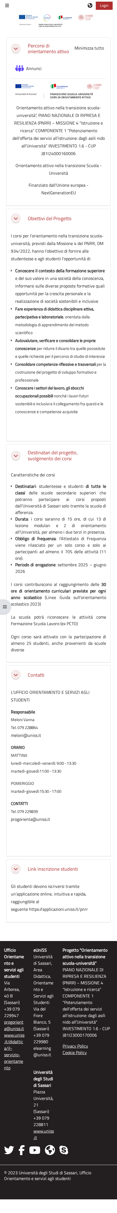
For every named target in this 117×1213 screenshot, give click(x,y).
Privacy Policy (75, 1046)
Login (104, 5)
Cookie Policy (75, 1052)
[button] (90, 5)
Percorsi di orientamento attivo (48, 49)
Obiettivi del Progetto (50, 218)
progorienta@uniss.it (14, 1025)
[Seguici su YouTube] (35, 1150)
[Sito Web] (50, 1150)
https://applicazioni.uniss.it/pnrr (58, 909)
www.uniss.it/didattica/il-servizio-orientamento (14, 1051)
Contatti (36, 675)
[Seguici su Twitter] (10, 1150)
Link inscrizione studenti (53, 869)
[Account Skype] (63, 1150)
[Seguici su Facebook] (21, 1150)
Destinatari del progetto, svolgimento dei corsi (53, 455)
